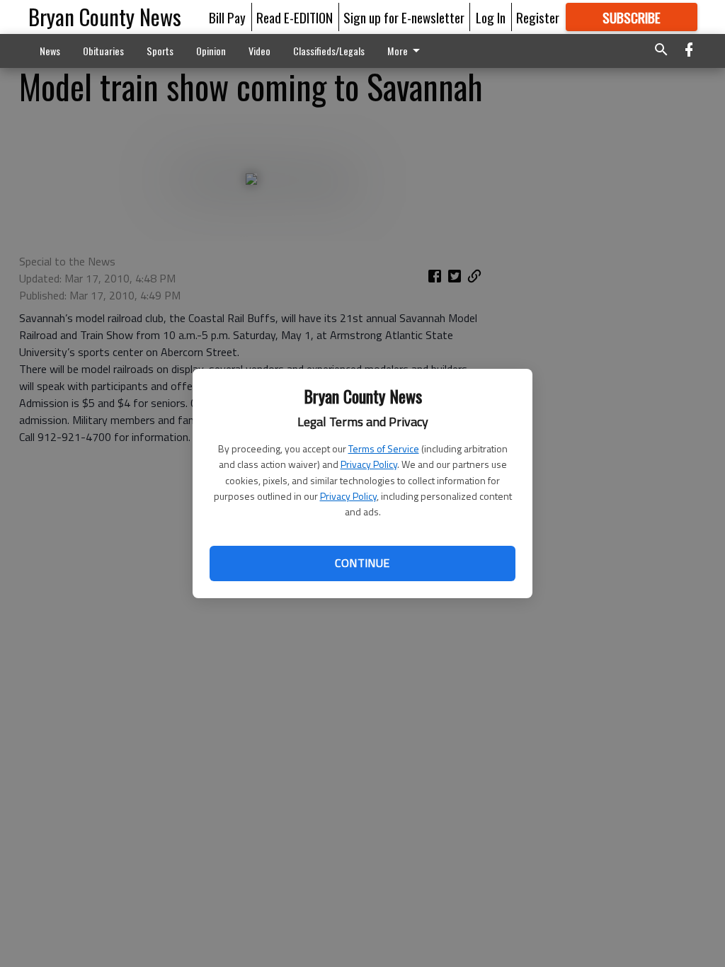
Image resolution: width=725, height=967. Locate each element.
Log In (491, 17)
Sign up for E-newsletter (403, 17)
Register (537, 17)
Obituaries (103, 50)
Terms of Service (383, 448)
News (50, 50)
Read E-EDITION (294, 17)
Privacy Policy (369, 464)
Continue (362, 562)
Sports (160, 50)
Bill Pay (227, 17)
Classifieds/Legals (329, 50)
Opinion (211, 50)
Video (259, 50)
